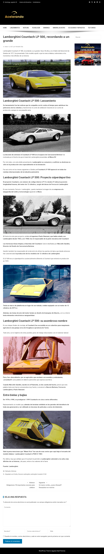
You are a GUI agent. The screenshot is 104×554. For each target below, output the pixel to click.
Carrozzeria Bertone (26, 246)
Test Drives (92, 28)
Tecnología (36, 28)
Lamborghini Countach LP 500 (38, 474)
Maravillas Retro (59, 28)
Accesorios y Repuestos (76, 28)
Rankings (46, 28)
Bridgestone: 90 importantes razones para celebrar (21, 485)
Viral (53, 551)
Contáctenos (36, 2)
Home (5, 28)
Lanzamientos (15, 28)
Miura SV (53, 157)
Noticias (26, 28)
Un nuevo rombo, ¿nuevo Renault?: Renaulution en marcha (50, 485)
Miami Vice (28, 451)
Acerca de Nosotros (25, 2)
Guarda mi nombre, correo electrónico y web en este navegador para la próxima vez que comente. (37, 536)
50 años (15, 474)
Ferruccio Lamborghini (59, 184)
